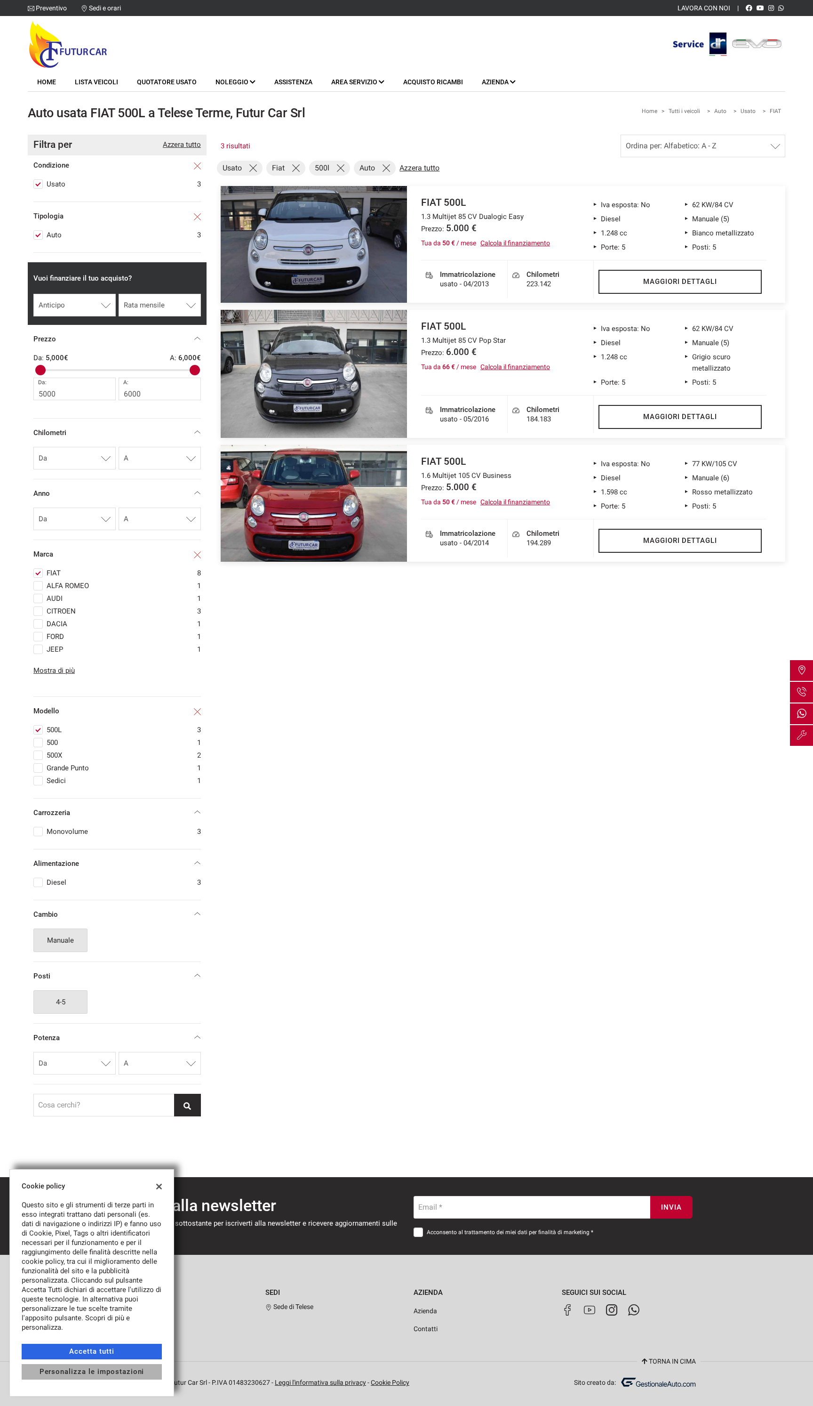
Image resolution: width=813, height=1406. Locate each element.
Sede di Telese (292, 1306)
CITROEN (124, 611)
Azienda (425, 1311)
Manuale (60, 940)
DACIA (124, 624)
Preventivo (51, 8)
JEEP (124, 649)
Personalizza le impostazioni (92, 1371)
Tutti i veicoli (684, 111)
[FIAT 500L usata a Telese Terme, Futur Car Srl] (314, 244)
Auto (720, 111)
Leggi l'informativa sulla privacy (320, 1382)
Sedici (124, 780)
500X (124, 755)
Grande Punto (124, 768)
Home (46, 82)
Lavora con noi (704, 8)
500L (124, 730)
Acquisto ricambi (433, 82)
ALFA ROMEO (124, 586)
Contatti (426, 1329)
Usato (748, 111)
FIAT (775, 111)
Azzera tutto (182, 144)
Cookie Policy (390, 1382)
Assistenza (293, 82)
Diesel (124, 882)
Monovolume (124, 831)
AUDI (124, 598)
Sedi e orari (105, 8)
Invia (671, 1207)
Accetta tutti (91, 1351)
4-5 (60, 1002)
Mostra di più (54, 670)
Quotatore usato (167, 82)
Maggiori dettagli (680, 281)
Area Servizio (355, 82)
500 (124, 742)
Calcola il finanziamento (515, 243)
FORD (124, 636)
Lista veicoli (96, 82)
